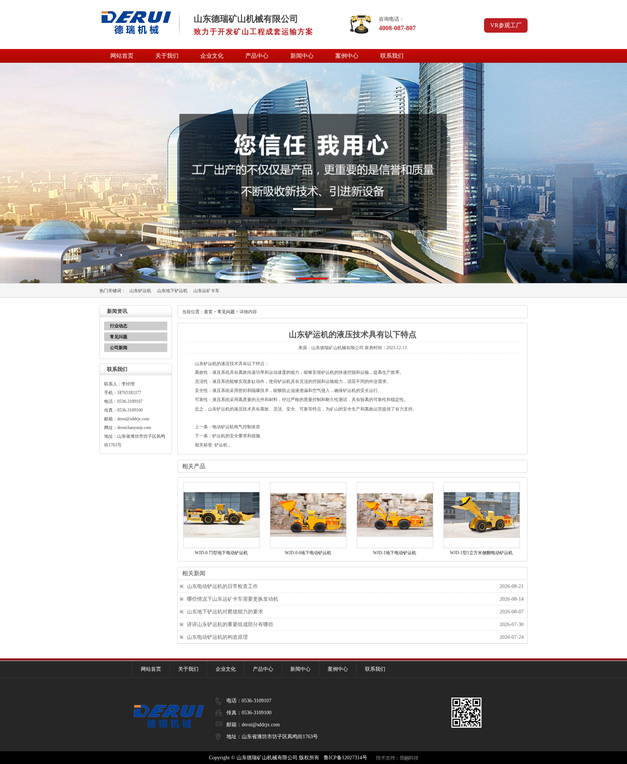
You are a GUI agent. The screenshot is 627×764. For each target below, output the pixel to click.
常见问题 (118, 336)
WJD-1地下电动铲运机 (394, 552)
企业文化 (212, 56)
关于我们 (167, 56)
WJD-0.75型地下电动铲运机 (221, 552)
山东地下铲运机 (172, 290)
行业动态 (118, 325)
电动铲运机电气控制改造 (236, 426)
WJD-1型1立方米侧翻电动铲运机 (481, 552)
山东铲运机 (140, 290)
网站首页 (122, 56)
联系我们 (391, 56)
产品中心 (257, 56)
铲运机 (221, 445)
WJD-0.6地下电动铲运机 (308, 552)
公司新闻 (118, 347)
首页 (208, 311)
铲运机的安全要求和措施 (236, 435)
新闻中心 (302, 56)
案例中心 (346, 56)
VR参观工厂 (506, 25)
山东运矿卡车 (206, 290)
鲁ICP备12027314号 (345, 757)
